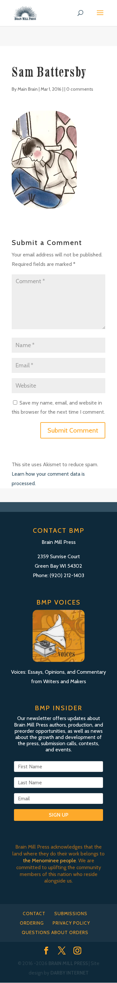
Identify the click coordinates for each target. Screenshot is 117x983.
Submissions (70, 913)
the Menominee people (49, 860)
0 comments (79, 89)
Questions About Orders (55, 932)
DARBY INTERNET (69, 973)
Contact (34, 913)
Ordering (32, 923)
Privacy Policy (71, 923)
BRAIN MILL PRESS (68, 963)
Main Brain (28, 89)
